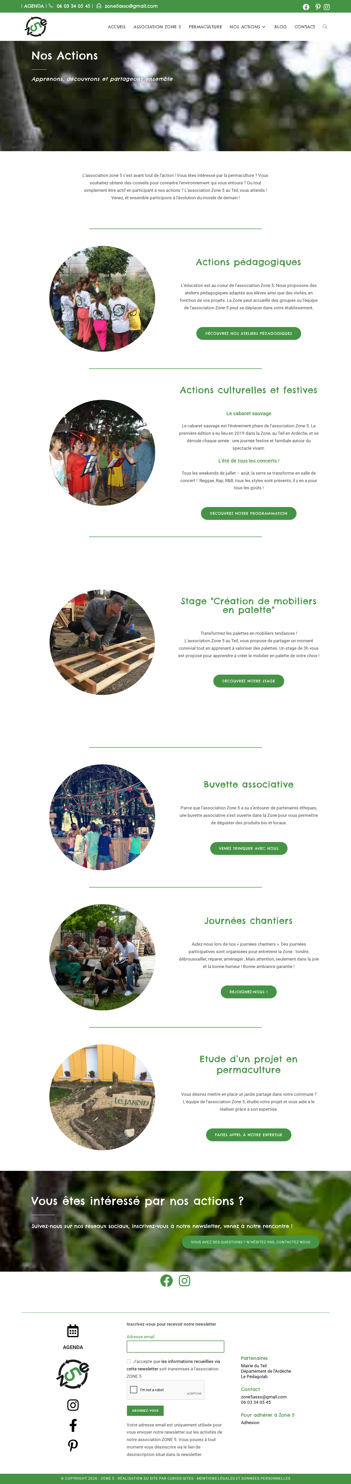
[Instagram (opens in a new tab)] (326, 7)
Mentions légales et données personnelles (243, 1478)
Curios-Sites (180, 1478)
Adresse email (140, 1336)
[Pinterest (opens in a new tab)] (318, 7)
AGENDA (33, 6)
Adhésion (250, 1422)
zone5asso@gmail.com (131, 6)
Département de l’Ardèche (266, 1371)
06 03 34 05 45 (74, 6)
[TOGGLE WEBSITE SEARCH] (325, 26)
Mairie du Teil (254, 1365)
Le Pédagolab (254, 1376)
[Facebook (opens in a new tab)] (306, 7)
